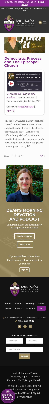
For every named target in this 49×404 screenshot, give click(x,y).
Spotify (11, 110)
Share (37, 89)
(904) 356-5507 (26, 321)
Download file (14, 94)
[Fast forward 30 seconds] (28, 85)
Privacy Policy (24, 397)
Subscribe (27, 89)
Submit (24, 356)
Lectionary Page (18, 376)
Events (18, 308)
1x (23, 85)
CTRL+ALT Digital (30, 393)
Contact (30, 308)
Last (34, 345)
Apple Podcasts (26, 107)
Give (41, 308)
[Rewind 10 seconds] (18, 85)
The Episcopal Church (29, 380)
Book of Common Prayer (24, 373)
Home (8, 303)
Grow (41, 303)
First (14, 345)
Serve (8, 308)
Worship (30, 303)
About (18, 303)
